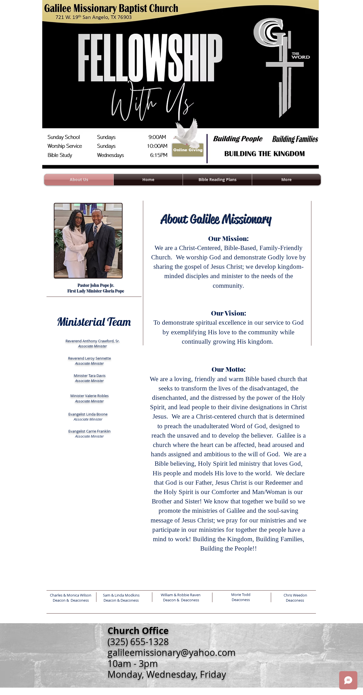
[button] (286, 179)
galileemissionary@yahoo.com (171, 652)
